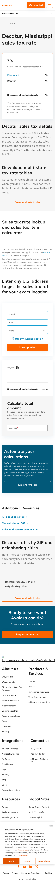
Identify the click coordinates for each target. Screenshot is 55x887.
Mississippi (13, 75)
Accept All (11, 861)
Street (12, 314)
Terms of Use (23, 850)
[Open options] (44, 330)
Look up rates (27, 347)
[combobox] (27, 331)
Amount (13, 428)
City (11, 322)
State (11, 330)
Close (51, 825)
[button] (5, 23)
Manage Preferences (44, 861)
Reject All (27, 861)
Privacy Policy (22, 855)
